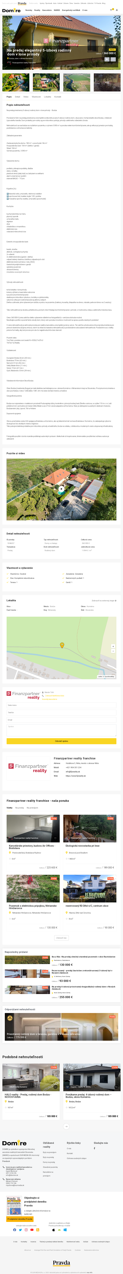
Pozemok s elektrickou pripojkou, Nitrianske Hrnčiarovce (33, 907)
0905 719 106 (11, 1183)
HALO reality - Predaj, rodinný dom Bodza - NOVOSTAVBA (28, 1095)
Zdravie (65, 3)
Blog (103, 3)
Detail (17, 97)
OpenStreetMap (109, 676)
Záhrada (83, 3)
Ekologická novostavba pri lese (82, 846)
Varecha (77, 3)
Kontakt (57, 97)
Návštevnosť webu (73, 1242)
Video (25, 97)
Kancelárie (47, 10)
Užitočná (90, 3)
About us (27, 1250)
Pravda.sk (6, 1161)
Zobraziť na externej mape (103, 601)
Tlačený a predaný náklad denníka (51, 1242)
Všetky (9, 808)
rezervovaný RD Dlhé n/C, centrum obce (87, 906)
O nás (84, 10)
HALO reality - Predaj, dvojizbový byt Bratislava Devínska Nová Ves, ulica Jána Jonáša (56, 1034)
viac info (89, 1272)
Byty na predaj (48, 1157)
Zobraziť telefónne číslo (54, 696)
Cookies (78, 1250)
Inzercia (33, 1242)
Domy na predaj (49, 1162)
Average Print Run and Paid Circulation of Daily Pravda (52, 1250)
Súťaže (85, 1242)
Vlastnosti (36, 97)
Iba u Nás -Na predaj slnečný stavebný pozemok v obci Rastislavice (83, 957)
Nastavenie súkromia (91, 1250)
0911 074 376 (11, 1173)
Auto (55, 3)
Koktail (60, 3)
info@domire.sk (12, 1175)
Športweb (48, 3)
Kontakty (24, 1242)
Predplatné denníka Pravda (20, 1219)
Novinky (28, 10)
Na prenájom (32, 808)
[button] (113, 651)
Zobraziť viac (61, 938)
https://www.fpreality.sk (76, 776)
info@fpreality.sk (73, 772)
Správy (42, 3)
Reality (37, 10)
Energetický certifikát (71, 10)
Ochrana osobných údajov (76, 1158)
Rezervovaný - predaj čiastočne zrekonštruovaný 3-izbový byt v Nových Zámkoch (82, 971)
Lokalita (47, 97)
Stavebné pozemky (50, 1167)
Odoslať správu (61, 741)
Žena (71, 3)
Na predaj (19, 808)
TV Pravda (97, 3)
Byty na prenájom (49, 1152)
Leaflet (100, 676)
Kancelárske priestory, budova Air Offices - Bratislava (32, 847)
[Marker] (60, 642)
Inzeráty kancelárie (49, 699)
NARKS (57, 10)
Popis (9, 97)
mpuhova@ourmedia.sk (15, 1185)
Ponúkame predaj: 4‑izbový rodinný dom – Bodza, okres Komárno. (88, 1095)
